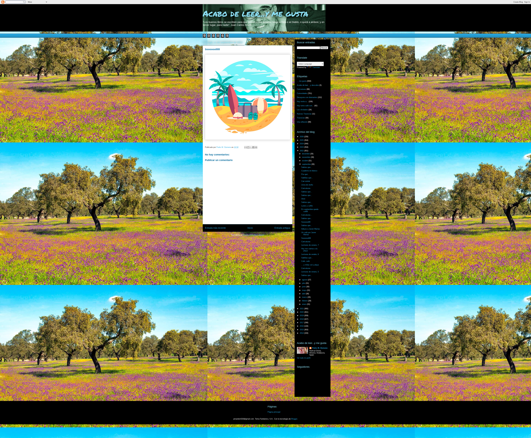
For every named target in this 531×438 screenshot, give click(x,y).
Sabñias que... (307, 178)
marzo (305, 297)
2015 (302, 330)
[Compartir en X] (250, 147)
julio (304, 283)
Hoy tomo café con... (305, 106)
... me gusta (302, 81)
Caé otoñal (305, 181)
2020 (302, 312)
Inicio (250, 228)
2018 (302, 319)
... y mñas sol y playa (310, 265)
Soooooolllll (305, 222)
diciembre (306, 154)
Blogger (294, 419)
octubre (305, 161)
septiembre (306, 164)
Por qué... (305, 174)
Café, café (305, 261)
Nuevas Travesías (304, 114)
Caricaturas (301, 89)
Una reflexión (302, 122)
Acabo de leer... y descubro (308, 85)
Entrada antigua (282, 228)
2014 (302, 333)
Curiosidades (302, 93)
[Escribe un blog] (248, 147)
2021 (302, 309)
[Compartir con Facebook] (253, 147)
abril (304, 294)
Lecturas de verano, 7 (310, 245)
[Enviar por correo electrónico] (245, 147)
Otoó (303, 199)
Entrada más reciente (215, 228)
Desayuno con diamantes (307, 97)
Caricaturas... (306, 215)
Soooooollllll (306, 238)
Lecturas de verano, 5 (310, 272)
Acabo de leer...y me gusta (255, 13)
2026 (302, 137)
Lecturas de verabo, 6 (310, 254)
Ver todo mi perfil (303, 358)
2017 (302, 323)
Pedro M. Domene (319, 348)
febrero (305, 301)
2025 (302, 140)
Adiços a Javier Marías (310, 229)
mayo (304, 290)
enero (304, 304)
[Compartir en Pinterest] (256, 147)
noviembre (306, 157)
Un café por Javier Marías (308, 233)
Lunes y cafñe (307, 206)
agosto (305, 280)
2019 (302, 315)
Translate (316, 67)
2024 (302, 144)
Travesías (301, 118)
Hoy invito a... (302, 101)
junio (304, 287)
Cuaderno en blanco (309, 171)
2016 (302, 326)
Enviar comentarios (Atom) (253, 235)
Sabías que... (306, 167)
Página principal (274, 412)
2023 (302, 147)
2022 (302, 151)
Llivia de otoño (307, 185)
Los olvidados (302, 110)
